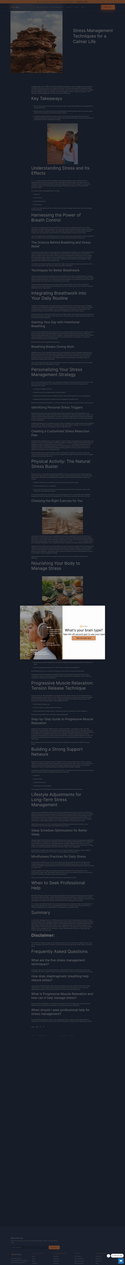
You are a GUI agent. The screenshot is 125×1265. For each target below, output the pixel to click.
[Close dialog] (22, 608)
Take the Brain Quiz (83, 638)
